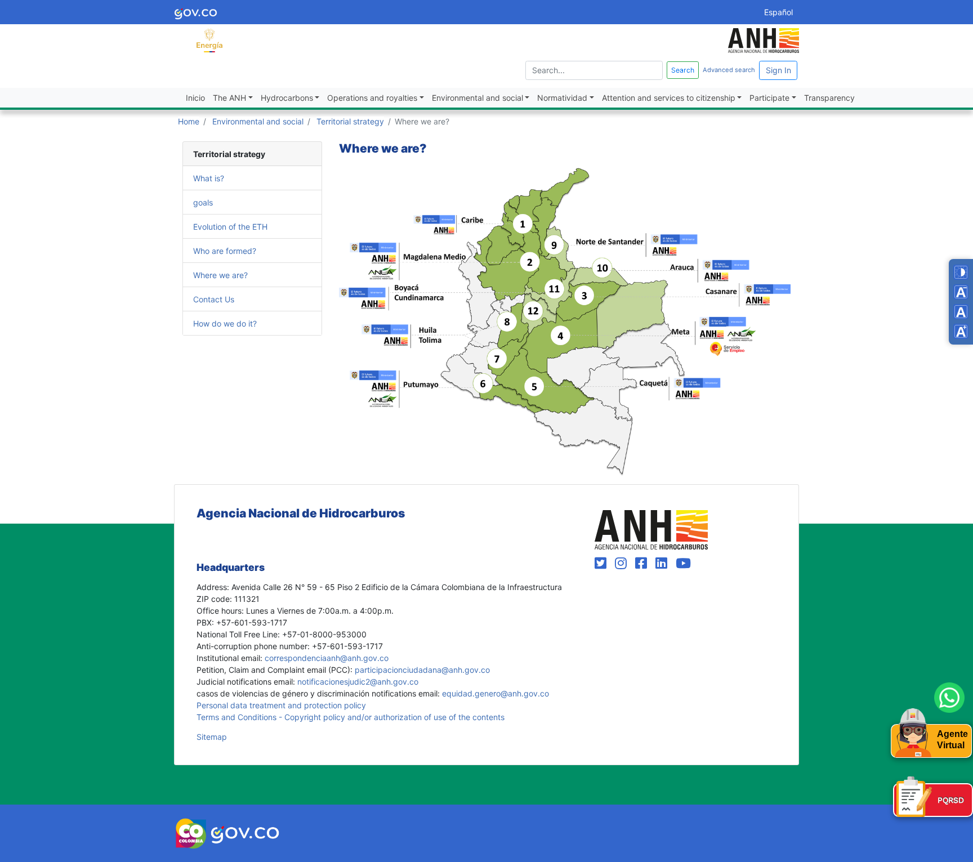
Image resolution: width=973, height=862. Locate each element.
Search (682, 70)
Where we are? (220, 274)
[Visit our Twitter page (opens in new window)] (602, 563)
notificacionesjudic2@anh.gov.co (357, 681)
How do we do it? (225, 323)
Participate (769, 97)
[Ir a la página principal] (209, 39)
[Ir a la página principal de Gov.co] (195, 12)
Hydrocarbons (287, 97)
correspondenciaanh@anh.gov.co (327, 658)
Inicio (195, 97)
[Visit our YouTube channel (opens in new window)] (683, 563)
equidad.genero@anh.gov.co (495, 693)
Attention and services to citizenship (668, 97)
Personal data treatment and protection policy (281, 705)
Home (188, 121)
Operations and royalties (372, 97)
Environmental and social (477, 97)
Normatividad (562, 97)
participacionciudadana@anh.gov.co (422, 670)
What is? (208, 177)
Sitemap (212, 737)
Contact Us (213, 298)
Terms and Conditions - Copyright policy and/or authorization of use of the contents (351, 717)
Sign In (778, 70)
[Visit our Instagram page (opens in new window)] (623, 563)
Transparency (829, 97)
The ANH (229, 97)
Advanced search (729, 70)
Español (778, 12)
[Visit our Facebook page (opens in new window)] (643, 563)
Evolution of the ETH (230, 226)
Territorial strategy (350, 121)
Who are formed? (224, 250)
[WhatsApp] (949, 697)
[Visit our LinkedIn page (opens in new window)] (663, 563)
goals (203, 202)
